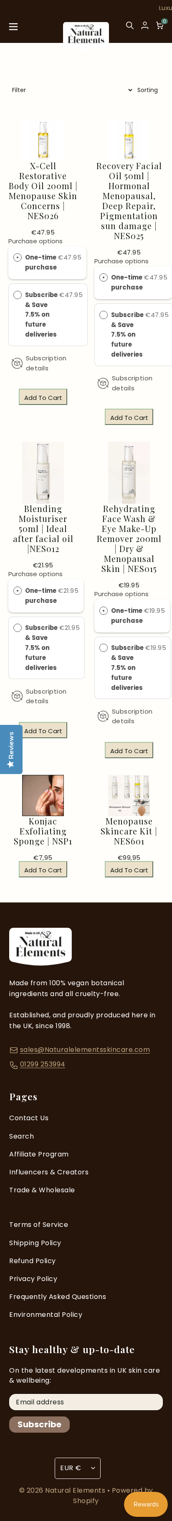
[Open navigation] (13, 29)
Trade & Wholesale (42, 1190)
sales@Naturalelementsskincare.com (85, 1049)
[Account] (144, 25)
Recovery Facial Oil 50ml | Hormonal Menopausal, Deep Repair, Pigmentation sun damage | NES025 (129, 201)
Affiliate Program (39, 1154)
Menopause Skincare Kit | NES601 (129, 831)
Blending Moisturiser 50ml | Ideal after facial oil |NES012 (43, 529)
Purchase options (35, 241)
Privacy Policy (33, 1279)
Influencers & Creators (49, 1172)
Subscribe (39, 1424)
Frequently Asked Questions (57, 1296)
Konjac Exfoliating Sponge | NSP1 (43, 831)
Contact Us (28, 1118)
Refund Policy (32, 1261)
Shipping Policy (35, 1243)
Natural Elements (76, 1490)
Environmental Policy (45, 1314)
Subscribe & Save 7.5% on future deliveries (41, 314)
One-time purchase (41, 262)
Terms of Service (38, 1224)
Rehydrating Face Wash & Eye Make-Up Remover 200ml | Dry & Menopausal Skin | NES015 (129, 539)
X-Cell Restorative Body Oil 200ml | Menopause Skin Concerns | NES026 (43, 191)
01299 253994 (43, 1064)
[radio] (17, 257)
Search (21, 1136)
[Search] (129, 29)
